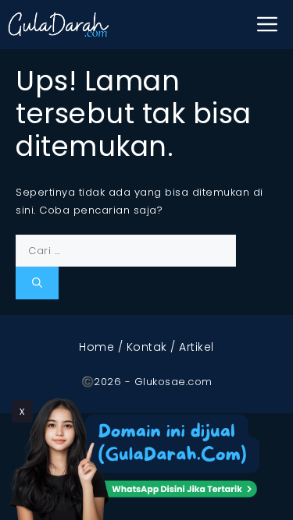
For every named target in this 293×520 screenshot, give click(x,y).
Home (96, 347)
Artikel (196, 347)
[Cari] (37, 283)
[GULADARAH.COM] (58, 24)
